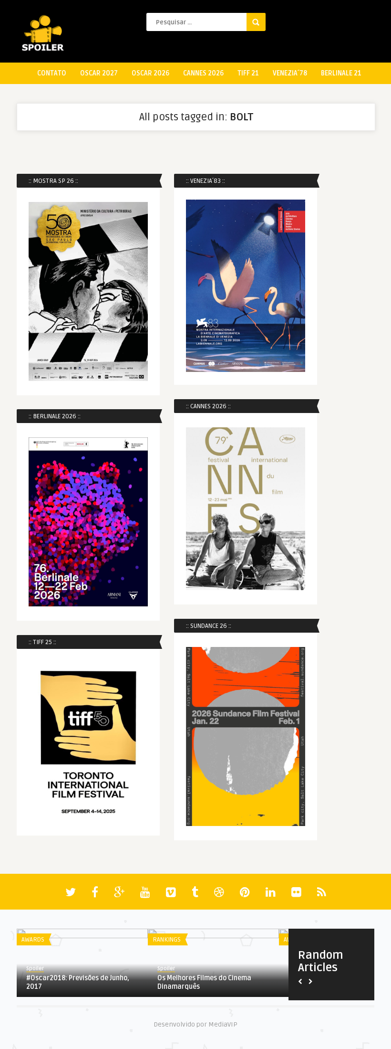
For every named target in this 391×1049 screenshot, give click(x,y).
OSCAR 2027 (99, 73)
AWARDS (32, 939)
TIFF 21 (248, 73)
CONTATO (51, 73)
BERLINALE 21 (341, 73)
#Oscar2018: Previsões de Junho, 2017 (77, 982)
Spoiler (35, 968)
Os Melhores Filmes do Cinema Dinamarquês (204, 982)
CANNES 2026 (203, 73)
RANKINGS (167, 939)
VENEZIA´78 (290, 73)
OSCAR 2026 (150, 73)
